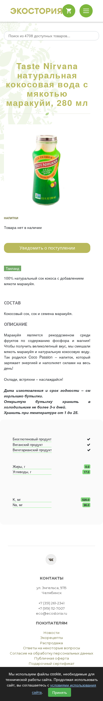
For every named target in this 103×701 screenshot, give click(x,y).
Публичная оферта (51, 658)
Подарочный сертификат (51, 663)
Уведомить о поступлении (47, 248)
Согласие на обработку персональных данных (51, 653)
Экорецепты (51, 638)
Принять (59, 692)
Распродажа (51, 643)
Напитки (11, 218)
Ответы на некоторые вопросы (51, 648)
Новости (51, 633)
